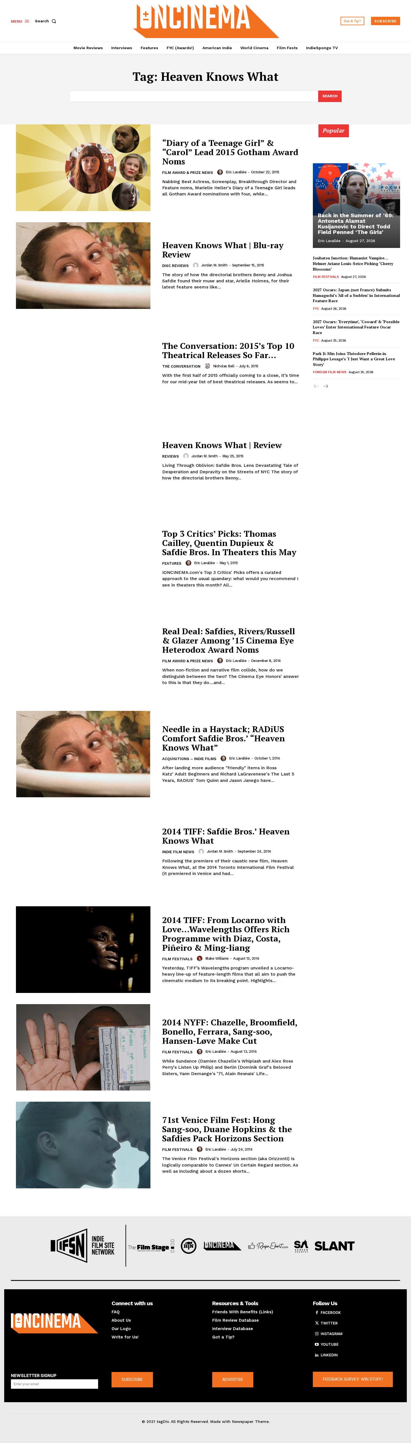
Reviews (170, 456)
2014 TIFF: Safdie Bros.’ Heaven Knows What (226, 836)
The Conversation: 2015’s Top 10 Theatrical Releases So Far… (228, 350)
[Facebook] (317, 1313)
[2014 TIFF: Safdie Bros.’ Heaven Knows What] (83, 851)
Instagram (331, 1333)
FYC (316, 309)
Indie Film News (178, 852)
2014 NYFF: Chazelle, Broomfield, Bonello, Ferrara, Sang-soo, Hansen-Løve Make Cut (229, 1031)
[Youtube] (317, 1345)
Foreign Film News (329, 372)
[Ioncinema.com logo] (54, 1323)
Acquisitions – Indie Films (189, 759)
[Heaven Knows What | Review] (83, 461)
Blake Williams (217, 958)
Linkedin (329, 1355)
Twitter (329, 1323)
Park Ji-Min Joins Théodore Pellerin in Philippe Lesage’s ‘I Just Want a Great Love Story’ (354, 359)
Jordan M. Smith (214, 265)
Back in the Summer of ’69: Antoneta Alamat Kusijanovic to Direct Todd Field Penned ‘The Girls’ (355, 223)
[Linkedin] (317, 1355)
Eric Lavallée (236, 172)
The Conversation (181, 366)
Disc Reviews (175, 266)
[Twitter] (317, 1323)
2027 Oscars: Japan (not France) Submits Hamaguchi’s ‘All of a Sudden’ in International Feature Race (356, 295)
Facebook (331, 1312)
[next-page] (325, 386)
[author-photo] (221, 172)
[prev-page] (316, 386)
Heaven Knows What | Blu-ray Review (223, 250)
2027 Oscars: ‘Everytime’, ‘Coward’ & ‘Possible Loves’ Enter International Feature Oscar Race (356, 327)
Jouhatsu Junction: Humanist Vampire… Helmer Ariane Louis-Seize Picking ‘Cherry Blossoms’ (353, 263)
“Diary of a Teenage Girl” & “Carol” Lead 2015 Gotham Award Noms (230, 152)
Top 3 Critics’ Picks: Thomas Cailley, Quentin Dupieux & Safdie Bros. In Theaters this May (229, 543)
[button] (46, 21)
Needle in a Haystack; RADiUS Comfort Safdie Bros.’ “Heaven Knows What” (223, 738)
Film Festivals (177, 959)
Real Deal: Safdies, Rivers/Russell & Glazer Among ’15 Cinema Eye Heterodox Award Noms (228, 640)
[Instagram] (317, 1334)
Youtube (330, 1344)
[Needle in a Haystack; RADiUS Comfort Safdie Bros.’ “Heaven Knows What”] (83, 754)
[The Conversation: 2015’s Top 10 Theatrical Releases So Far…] (83, 363)
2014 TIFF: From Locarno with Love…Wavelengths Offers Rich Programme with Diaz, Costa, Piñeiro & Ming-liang (226, 933)
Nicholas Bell (224, 366)
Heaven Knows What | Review (222, 445)
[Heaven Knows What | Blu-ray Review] (83, 265)
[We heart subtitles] (206, 20)
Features (171, 563)
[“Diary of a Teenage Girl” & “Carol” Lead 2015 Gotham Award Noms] (83, 167)
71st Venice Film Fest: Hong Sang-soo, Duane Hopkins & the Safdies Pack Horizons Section (227, 1129)
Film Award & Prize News (187, 173)
